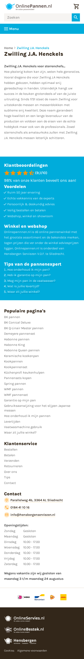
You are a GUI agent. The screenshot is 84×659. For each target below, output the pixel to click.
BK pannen (12, 317)
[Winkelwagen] (76, 6)
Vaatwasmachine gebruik (23, 427)
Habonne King (14, 345)
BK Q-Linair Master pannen (24, 328)
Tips (7, 477)
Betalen (9, 455)
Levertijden (12, 421)
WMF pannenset (16, 395)
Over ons (10, 472)
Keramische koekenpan (21, 356)
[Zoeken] (76, 17)
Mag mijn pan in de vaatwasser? (31, 281)
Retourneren (13, 466)
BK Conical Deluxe (17, 322)
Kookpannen (13, 361)
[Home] (28, 6)
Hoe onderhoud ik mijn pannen (27, 416)
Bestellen (11, 449)
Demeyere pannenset (19, 333)
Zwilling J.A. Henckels (33, 48)
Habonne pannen (17, 339)
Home (8, 48)
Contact (10, 483)
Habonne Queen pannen (22, 350)
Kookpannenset (15, 367)
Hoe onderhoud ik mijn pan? (28, 269)
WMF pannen (13, 389)
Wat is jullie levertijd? (23, 286)
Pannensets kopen (18, 378)
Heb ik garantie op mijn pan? (29, 275)
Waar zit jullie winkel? (23, 292)
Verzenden (11, 460)
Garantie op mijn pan (20, 400)
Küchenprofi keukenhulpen (24, 372)
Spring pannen (15, 384)
